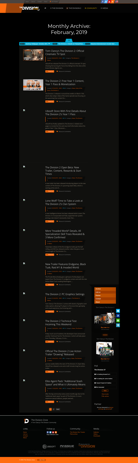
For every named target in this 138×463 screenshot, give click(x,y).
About (98, 302)
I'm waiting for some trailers (104, 378)
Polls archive (105, 396)
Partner (98, 295)
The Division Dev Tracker (77, 432)
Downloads (97, 436)
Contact (98, 299)
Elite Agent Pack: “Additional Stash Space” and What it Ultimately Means (65, 383)
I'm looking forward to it (103, 374)
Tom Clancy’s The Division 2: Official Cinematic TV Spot (64, 52)
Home (25, 432)
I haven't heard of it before (103, 383)
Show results (105, 394)
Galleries (96, 432)
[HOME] (45, 8)
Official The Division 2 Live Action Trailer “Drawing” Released (63, 352)
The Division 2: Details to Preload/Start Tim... (71, 44)
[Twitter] (106, 1)
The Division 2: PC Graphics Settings (64, 294)
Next (57, 409)
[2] (24, 167)
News (73, 88)
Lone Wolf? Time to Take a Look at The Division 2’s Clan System (64, 202)
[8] (24, 380)
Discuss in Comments (65, 71)
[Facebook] (103, 1)
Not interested (100, 387)
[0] (24, 110)
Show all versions (105, 329)
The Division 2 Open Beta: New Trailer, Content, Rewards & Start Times (63, 171)
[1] (24, 230)
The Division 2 (75, 58)
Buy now (104, 327)
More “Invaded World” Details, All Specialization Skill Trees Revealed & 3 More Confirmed (65, 234)
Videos (49, 60)
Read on (51, 71)
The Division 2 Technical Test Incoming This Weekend (61, 322)
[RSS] (112, 1)
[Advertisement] (55, 149)
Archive (98, 289)
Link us (98, 292)
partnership (108, 409)
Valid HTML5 (42, 459)
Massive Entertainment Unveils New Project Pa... (104, 44)
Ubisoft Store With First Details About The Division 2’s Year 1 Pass (65, 112)
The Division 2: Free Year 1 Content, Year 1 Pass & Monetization (64, 82)
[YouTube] (109, 1)
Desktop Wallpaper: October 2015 (37, 44)
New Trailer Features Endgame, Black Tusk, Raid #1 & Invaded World (65, 266)
